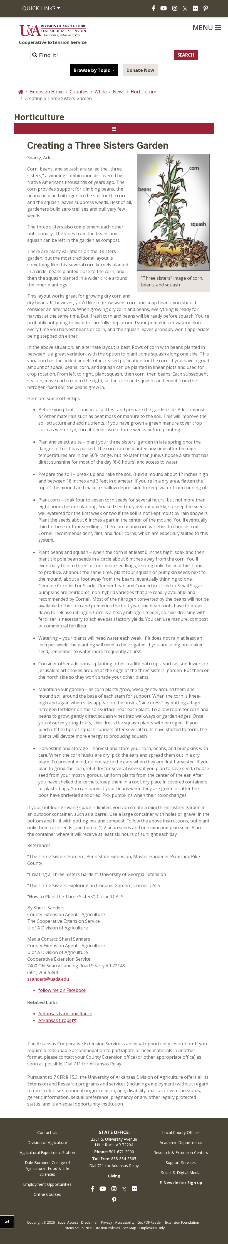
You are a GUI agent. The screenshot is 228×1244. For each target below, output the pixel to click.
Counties (79, 92)
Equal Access (68, 1222)
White (101, 92)
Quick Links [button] (39, 8)
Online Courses (47, 1194)
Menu (204, 27)
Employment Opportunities (47, 1184)
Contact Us (47, 1132)
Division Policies (107, 1228)
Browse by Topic (92, 70)
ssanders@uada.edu (48, 979)
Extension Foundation (182, 1222)
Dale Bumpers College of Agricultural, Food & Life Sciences (47, 1168)
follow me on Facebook (62, 990)
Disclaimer (89, 1222)
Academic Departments (181, 1142)
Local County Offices (181, 1132)
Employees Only (152, 1228)
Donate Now (140, 70)
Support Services (181, 1162)
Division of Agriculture (47, 1142)
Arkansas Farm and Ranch (65, 1014)
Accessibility (124, 1222)
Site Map (129, 1228)
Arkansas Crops (54, 1020)
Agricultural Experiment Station (47, 1152)
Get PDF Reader (149, 1222)
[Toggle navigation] (114, 128)
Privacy (106, 1222)
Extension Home (46, 92)
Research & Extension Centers (180, 1152)
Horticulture (143, 92)
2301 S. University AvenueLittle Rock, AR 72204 (114, 1141)
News (119, 92)
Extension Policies (77, 1228)
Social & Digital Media (180, 1172)
